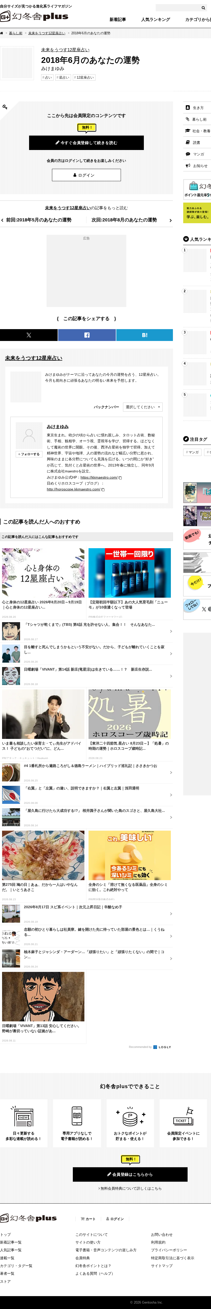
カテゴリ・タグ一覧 (16, 1266)
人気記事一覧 (11, 1250)
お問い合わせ (162, 1234)
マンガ (194, 452)
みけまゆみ (58, 426)
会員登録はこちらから (132, 1174)
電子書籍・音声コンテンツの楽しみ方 (106, 1250)
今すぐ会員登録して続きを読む (89, 142)
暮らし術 (15, 33)
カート (91, 1219)
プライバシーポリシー (169, 1250)
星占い (64, 77)
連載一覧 (7, 1258)
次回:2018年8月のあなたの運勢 (124, 219)
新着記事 (118, 20)
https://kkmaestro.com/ (99, 477)
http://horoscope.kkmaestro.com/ (73, 489)
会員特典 (82, 1258)
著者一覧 (7, 1273)
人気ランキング (155, 20)
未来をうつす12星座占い (46, 33)
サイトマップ (162, 1266)
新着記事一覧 (11, 1242)
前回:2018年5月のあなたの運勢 (39, 219)
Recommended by (141, 1046)
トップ (5, 1234)
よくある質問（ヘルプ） (95, 1273)
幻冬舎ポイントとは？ (93, 1266)
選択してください (140, 407)
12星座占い (85, 77)
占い (48, 77)
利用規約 (158, 1242)
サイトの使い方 (88, 1242)
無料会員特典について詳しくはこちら (131, 1188)
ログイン (86, 175)
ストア (5, 1281)
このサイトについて (91, 1234)
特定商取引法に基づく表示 (172, 1258)
